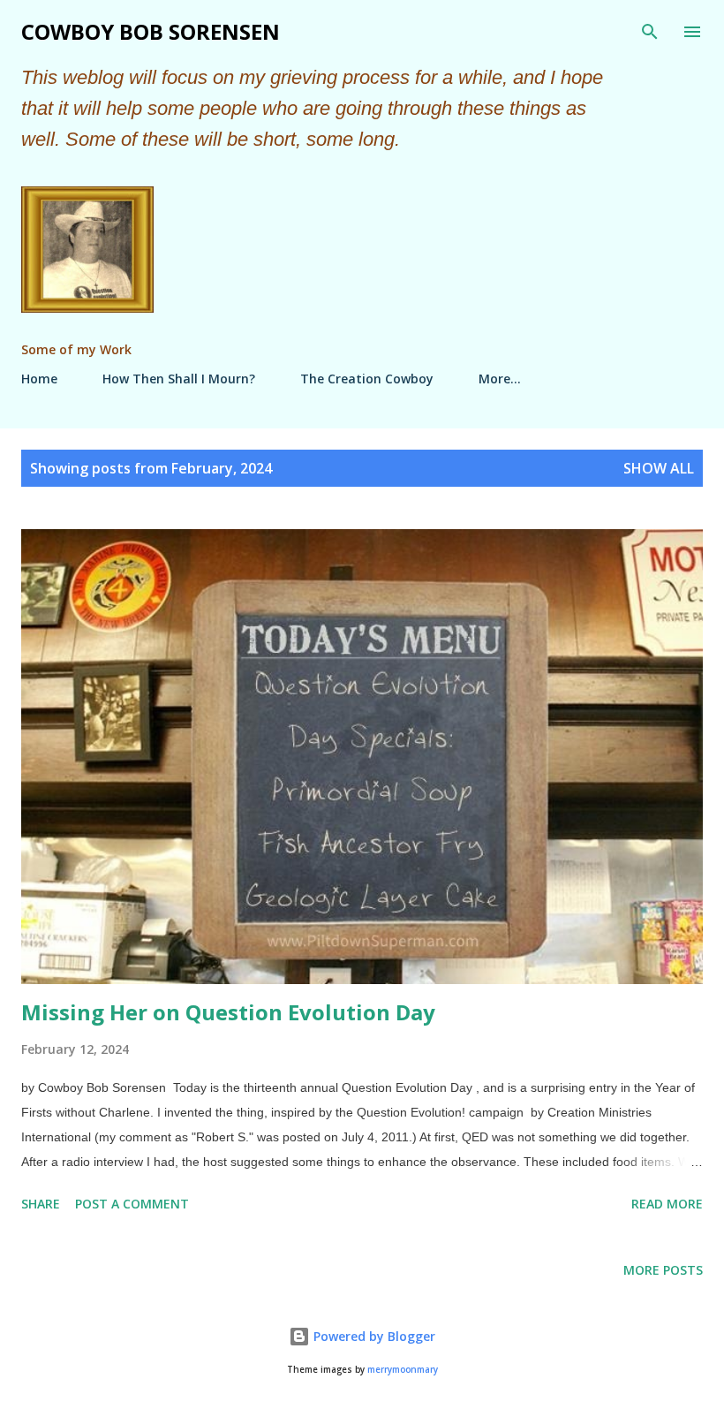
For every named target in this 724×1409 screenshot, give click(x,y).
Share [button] (40, 1203)
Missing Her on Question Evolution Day (228, 1011)
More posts (663, 1269)
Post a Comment (132, 1203)
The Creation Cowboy (367, 378)
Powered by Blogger (372, 1336)
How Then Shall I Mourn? (178, 378)
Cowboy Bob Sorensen (150, 31)
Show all (658, 468)
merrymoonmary (402, 1369)
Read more (667, 1203)
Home (39, 378)
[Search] (649, 31)
